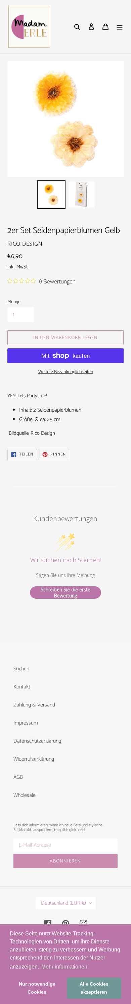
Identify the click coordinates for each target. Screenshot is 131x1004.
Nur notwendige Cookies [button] (37, 988)
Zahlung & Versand (34, 704)
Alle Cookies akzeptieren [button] (94, 988)
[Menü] (120, 26)
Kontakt (21, 686)
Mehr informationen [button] (64, 967)
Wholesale (24, 795)
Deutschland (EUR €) (63, 903)
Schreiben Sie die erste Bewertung (65, 592)
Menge (13, 302)
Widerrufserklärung (33, 759)
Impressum (25, 723)
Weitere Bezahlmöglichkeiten (65, 371)
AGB (18, 777)
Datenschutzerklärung (37, 741)
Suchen (21, 668)
